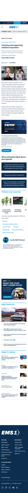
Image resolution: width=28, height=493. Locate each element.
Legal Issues (4, 373)
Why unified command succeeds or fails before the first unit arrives (9, 396)
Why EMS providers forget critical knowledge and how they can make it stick (15, 329)
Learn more (6, 150)
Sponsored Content (6, 38)
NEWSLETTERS (10, 22)
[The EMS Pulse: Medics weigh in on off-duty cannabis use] (23, 366)
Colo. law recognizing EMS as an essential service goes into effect (14, 324)
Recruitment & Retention (18, 229)
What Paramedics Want (8, 232)
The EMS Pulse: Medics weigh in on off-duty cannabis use (9, 367)
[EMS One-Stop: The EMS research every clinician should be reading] (23, 357)
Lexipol (11, 483)
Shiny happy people (6, 387)
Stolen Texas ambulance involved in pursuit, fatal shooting (15, 335)
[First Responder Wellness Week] (14, 127)
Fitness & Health (6, 227)
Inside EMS (15, 227)
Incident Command (5, 393)
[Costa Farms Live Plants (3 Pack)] (6, 201)
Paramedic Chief (5, 385)
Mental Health (6, 229)
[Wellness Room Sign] (18, 201)
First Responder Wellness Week (8, 42)
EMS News (5, 221)
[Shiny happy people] (23, 387)
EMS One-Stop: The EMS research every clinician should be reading (9, 358)
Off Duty (3, 365)
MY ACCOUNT (17, 22)
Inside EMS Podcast (8, 58)
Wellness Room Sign (17, 210)
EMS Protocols (4, 355)
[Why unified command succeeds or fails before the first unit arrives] (23, 394)
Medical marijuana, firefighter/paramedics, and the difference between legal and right (9, 378)
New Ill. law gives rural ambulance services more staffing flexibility (15, 345)
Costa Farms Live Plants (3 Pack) (6, 211)
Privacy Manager (5, 477)
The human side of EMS (10, 340)
